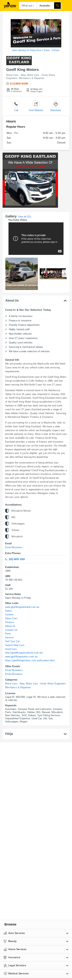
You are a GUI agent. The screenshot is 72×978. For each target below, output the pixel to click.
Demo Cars (11, 618)
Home (8, 610)
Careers (9, 614)
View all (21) (24, 216)
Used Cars (11, 649)
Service (9, 637)
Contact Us (11, 630)
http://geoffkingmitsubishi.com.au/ (24, 652)
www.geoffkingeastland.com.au (22, 607)
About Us (10, 626)
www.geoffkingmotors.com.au (21, 656)
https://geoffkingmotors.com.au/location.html (30, 660)
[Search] (57, 5)
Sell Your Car (12, 641)
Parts (8, 633)
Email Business (14, 547)
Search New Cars (14, 645)
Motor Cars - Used (37, 75)
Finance (9, 622)
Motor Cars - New (15, 75)
